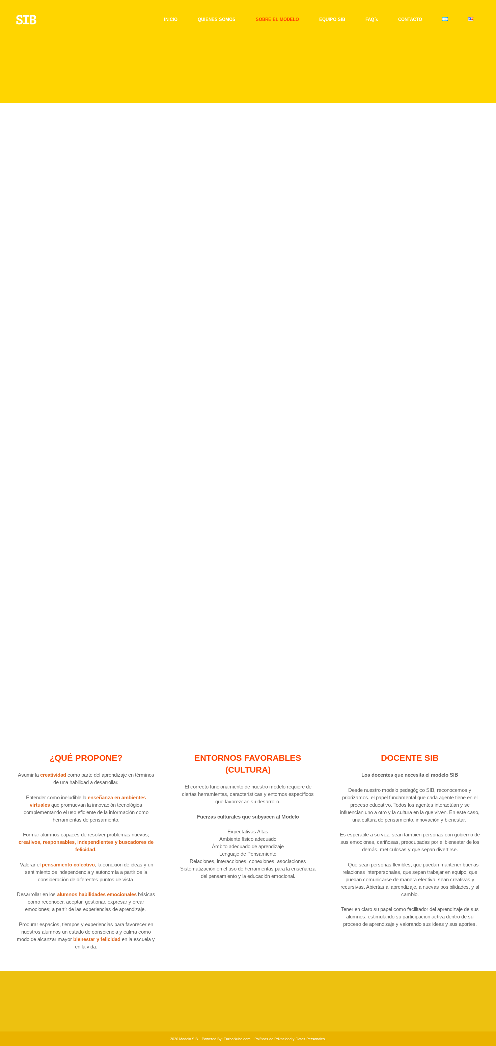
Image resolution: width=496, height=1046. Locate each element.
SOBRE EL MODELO (195, 992)
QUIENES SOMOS (193, 986)
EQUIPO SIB (187, 998)
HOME (181, 980)
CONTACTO (186, 1011)
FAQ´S (181, 1004)
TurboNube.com (237, 1039)
